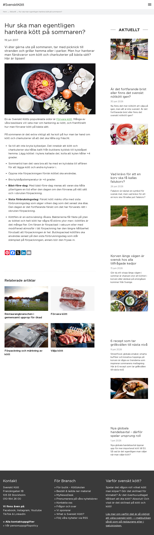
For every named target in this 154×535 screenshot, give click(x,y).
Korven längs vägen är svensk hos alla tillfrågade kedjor (127, 259)
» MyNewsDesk (63, 495)
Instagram (23, 510)
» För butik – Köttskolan (69, 487)
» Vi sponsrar (62, 510)
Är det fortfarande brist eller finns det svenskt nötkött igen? (128, 93)
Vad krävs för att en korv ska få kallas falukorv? (126, 177)
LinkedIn (19, 514)
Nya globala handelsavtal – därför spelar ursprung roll (127, 432)
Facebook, (10, 510)
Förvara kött (64, 119)
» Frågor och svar (65, 506)
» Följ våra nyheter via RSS (71, 518)
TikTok (7, 514)
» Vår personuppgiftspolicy (20, 525)
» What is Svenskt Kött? (69, 514)
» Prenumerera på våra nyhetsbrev (76, 498)
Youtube (36, 510)
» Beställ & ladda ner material (72, 491)
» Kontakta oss (63, 502)
